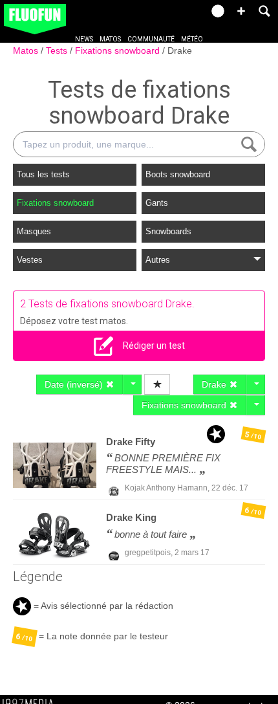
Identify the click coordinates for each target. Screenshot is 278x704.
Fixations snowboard (118, 50)
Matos (110, 39)
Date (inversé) (75, 384)
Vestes (30, 260)
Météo (192, 39)
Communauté (151, 39)
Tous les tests (43, 174)
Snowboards (168, 231)
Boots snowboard (177, 174)
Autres (157, 260)
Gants (156, 203)
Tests (58, 50)
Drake (179, 50)
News (84, 39)
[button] (241, 11)
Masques (34, 231)
